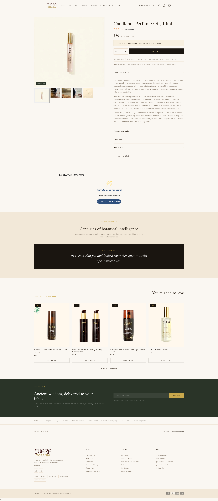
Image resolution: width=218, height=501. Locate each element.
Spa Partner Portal (162, 465)
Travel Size (90, 468)
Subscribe (176, 395)
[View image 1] (42, 95)
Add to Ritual (157, 51)
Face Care (89, 458)
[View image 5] (88, 93)
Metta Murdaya (161, 455)
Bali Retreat (125, 468)
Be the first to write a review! (109, 201)
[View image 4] (77, 93)
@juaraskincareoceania (173, 431)
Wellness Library (127, 465)
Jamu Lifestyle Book (93, 471)
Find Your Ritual (126, 458)
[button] (64, 5)
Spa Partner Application (164, 462)
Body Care (89, 462)
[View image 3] (66, 93)
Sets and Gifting (92, 465)
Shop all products (109, 368)
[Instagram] (36, 471)
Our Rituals (125, 455)
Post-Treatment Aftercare (130, 462)
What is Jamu (160, 458)
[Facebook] (41, 471)
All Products (90, 455)
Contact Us (160, 468)
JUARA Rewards (126, 471)
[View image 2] (55, 93)
